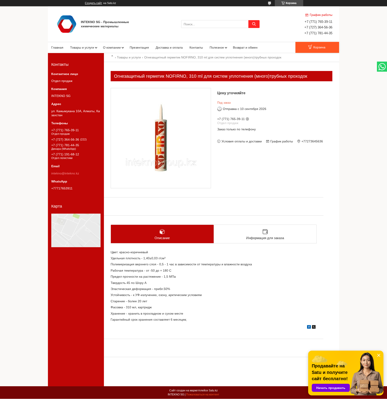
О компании (112, 47)
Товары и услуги (82, 47)
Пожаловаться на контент (202, 394)
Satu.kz (213, 390)
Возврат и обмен (245, 47)
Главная (57, 47)
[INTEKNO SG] (67, 24)
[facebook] (309, 327)
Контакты (196, 47)
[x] (314, 327)
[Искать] (254, 24)
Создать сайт (93, 3)
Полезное (217, 47)
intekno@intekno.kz (65, 173)
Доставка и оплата (169, 47)
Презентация (139, 47)
